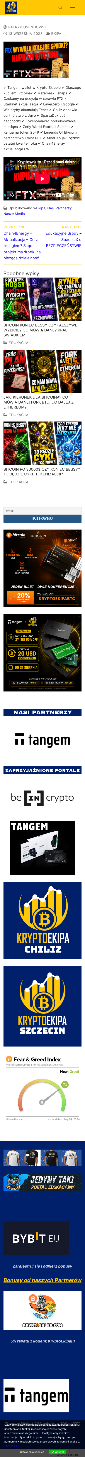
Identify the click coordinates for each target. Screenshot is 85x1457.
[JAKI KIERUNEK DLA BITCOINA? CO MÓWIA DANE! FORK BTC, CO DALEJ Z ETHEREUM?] (42, 371)
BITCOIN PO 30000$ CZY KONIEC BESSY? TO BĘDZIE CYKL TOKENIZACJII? (41, 472)
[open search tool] (60, 8)
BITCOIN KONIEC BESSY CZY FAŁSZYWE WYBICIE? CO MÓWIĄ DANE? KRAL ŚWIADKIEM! (40, 330)
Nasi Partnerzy (59, 208)
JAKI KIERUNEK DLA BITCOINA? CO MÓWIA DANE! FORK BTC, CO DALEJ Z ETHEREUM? (38, 402)
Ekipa (55, 33)
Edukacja (18, 343)
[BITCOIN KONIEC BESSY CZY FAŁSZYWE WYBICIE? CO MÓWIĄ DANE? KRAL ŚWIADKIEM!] (42, 299)
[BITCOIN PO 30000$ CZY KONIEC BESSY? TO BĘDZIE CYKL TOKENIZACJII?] (42, 443)
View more (10, 1445)
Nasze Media (14, 214)
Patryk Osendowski (27, 27)
